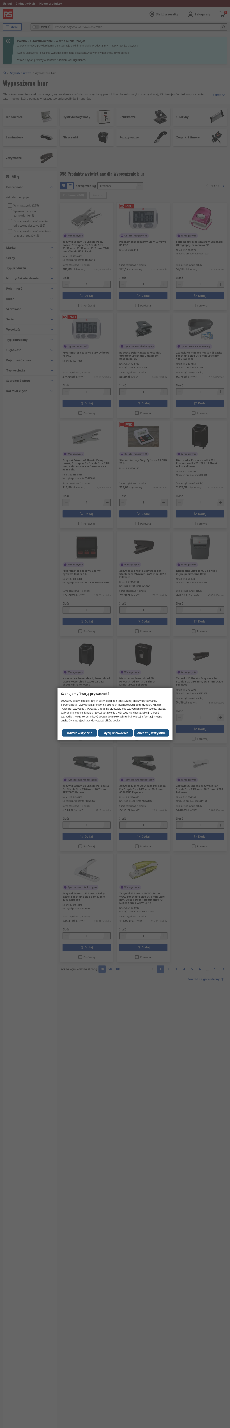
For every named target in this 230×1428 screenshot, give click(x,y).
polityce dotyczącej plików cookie (101, 720)
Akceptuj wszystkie (151, 733)
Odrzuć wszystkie (79, 733)
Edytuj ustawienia (115, 733)
